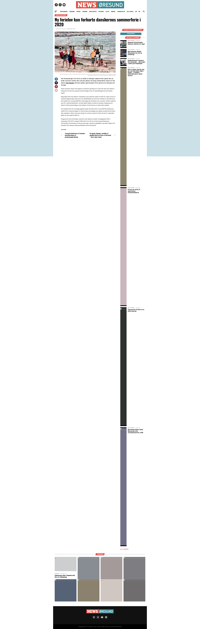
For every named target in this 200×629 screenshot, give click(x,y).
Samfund (113, 11)
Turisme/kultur (121, 11)
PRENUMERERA (131, 33)
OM (136, 11)
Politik (107, 11)
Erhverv (78, 11)
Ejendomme (72, 11)
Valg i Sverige (130, 11)
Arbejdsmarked (64, 11)
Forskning (84, 11)
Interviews (101, 11)
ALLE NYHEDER (124, 549)
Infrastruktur (93, 11)
